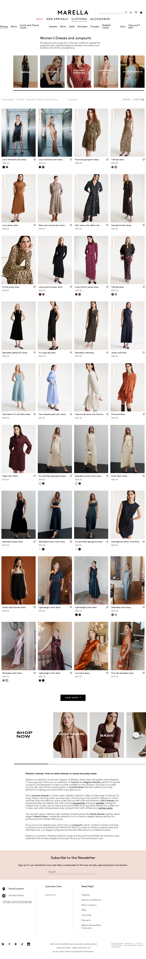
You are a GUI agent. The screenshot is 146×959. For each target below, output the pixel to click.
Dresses (4, 27)
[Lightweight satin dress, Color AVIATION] (40, 680)
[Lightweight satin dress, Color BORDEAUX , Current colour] (43, 680)
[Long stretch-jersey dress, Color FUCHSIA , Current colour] (79, 294)
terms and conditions (60, 944)
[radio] (25, 71)
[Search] (125, 12)
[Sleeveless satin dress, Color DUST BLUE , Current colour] (112, 615)
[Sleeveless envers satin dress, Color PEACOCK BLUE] (80, 483)
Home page (7, 100)
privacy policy (77, 944)
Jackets (53, 27)
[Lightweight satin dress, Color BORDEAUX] (80, 615)
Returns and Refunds (91, 900)
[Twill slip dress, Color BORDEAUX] (112, 167)
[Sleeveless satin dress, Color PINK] (116, 615)
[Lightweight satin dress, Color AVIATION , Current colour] (76, 615)
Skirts (63, 27)
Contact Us (50, 895)
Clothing (20, 100)
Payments (86, 920)
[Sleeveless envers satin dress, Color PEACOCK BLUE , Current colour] (43, 549)
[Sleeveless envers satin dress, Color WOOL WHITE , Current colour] (76, 483)
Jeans (72, 27)
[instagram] (2, 944)
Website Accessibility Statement (91, 926)
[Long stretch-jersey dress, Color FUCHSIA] (43, 294)
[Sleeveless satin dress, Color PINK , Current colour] (7, 680)
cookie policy (90, 944)
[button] (139, 100)
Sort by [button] (126, 99)
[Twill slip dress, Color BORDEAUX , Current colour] (112, 294)
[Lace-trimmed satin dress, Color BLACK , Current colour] (4, 167)
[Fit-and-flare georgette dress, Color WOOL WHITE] (76, 549)
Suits (122, 27)
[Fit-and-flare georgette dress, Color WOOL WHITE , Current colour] (40, 483)
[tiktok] (22, 944)
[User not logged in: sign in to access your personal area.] (130, 12)
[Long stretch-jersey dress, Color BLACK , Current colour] (40, 294)
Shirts (14, 27)
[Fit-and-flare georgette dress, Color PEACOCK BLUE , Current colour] (79, 549)
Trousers (94, 27)
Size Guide (86, 915)
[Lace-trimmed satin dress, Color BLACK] (40, 167)
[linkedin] (28, 944)
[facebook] (9, 944)
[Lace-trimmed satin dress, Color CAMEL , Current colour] (43, 167)
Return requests (89, 905)
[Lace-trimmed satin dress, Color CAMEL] (7, 167)
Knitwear (83, 27)
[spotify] (15, 944)
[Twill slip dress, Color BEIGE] (116, 294)
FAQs (84, 910)
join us (87, 948)
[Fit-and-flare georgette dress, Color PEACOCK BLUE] (43, 483)
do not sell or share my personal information (73, 951)
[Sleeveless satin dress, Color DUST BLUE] (3, 680)
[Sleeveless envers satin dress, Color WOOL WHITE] (40, 549)
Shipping (86, 895)
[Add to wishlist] (35, 160)
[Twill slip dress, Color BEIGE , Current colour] (116, 167)
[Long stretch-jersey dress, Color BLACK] (76, 294)
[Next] (136, 735)
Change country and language (17, 901)
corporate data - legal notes (69, 948)
